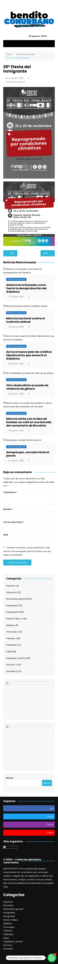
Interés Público (13, 618)
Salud (9, 651)
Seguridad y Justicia (15, 658)
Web (5, 534)
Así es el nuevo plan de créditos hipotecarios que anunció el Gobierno (29, 355)
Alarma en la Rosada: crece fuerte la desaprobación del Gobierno (26, 288)
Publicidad (11, 644)
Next (45, 253)
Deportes (11, 585)
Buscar (10, 778)
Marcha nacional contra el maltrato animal (25, 320)
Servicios (10, 664)
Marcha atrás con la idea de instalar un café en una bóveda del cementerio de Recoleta (28, 422)
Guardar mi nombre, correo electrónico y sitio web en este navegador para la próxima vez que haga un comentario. (27, 551)
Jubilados (10, 625)
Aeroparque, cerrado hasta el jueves (27, 454)
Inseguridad (12, 605)
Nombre (8, 509)
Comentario (10, 492)
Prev (12, 253)
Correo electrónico (13, 522)
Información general (15, 81)
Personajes (11, 631)
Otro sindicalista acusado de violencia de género (27, 387)
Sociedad (10, 671)
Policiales (10, 638)
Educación (11, 592)
